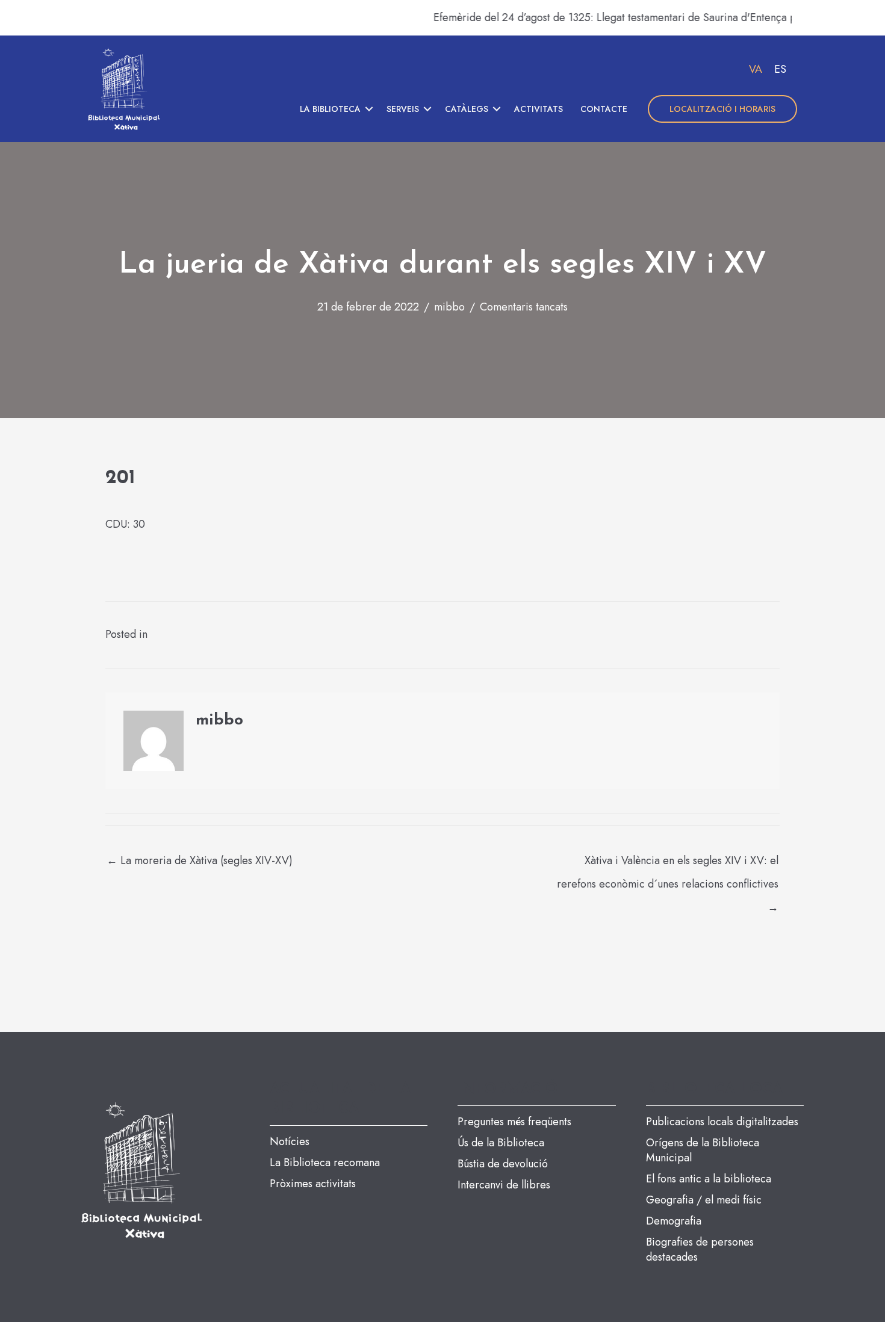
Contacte (603, 109)
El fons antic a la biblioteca (708, 1179)
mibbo (449, 307)
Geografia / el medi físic (704, 1200)
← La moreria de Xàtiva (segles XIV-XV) (200, 860)
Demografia (673, 1221)
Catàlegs (466, 109)
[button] (369, 109)
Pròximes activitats (313, 1183)
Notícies (289, 1141)
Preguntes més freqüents (514, 1121)
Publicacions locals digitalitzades (722, 1121)
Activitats (538, 109)
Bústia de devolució (503, 1164)
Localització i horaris (722, 109)
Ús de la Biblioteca (501, 1143)
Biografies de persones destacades (700, 1249)
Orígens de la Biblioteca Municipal (702, 1150)
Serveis (403, 109)
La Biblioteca (330, 109)
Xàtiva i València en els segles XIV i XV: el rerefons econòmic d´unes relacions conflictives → (667, 863)
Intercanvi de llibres (504, 1185)
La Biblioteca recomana (325, 1162)
